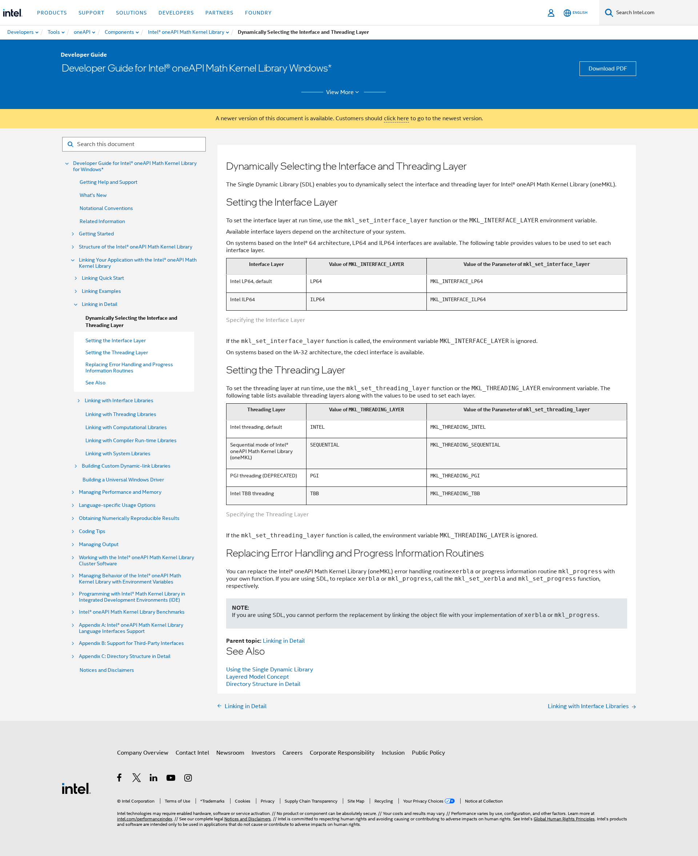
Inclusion (393, 752)
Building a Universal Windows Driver (123, 479)
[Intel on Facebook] (119, 779)
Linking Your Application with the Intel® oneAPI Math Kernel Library (138, 263)
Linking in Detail (99, 304)
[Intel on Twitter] (137, 779)
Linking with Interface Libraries (119, 400)
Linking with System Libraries (118, 453)
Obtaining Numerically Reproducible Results (129, 518)
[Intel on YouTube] (171, 779)
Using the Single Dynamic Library (269, 669)
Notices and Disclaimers (107, 670)
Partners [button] (219, 12)
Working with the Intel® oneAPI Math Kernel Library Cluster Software (136, 560)
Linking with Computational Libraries (126, 427)
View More (340, 92)
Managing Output (99, 544)
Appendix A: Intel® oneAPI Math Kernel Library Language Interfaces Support (131, 628)
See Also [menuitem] (95, 382)
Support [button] (91, 12)
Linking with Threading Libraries (120, 414)
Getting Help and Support (108, 182)
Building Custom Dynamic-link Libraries (126, 466)
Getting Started (96, 234)
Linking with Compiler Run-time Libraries (131, 440)
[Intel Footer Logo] (76, 788)
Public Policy (428, 752)
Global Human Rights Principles (564, 818)
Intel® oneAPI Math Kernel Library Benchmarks (132, 612)
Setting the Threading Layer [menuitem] (116, 352)
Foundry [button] (258, 12)
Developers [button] (176, 12)
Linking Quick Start (103, 278)
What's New (93, 195)
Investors (263, 752)
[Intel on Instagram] (188, 779)
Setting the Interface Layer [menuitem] (115, 340)
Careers (292, 752)
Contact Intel (192, 752)
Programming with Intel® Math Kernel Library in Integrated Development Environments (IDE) (132, 597)
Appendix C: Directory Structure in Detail (125, 656)
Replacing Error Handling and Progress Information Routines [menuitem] (129, 367)
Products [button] (52, 12)
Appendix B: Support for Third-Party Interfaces (131, 643)
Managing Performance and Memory (120, 492)
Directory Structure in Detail (263, 684)
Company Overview (142, 752)
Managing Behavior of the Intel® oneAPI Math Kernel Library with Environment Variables (130, 579)
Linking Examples (101, 291)
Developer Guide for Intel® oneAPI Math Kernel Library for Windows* (135, 166)
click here (396, 118)
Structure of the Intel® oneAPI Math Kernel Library (135, 247)
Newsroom (230, 752)
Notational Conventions (106, 208)
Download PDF (608, 68)
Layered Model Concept (257, 677)
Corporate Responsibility (342, 752)
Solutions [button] (131, 12)
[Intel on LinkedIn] (154, 779)
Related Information (102, 221)
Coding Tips (92, 531)
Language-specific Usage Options (117, 505)
